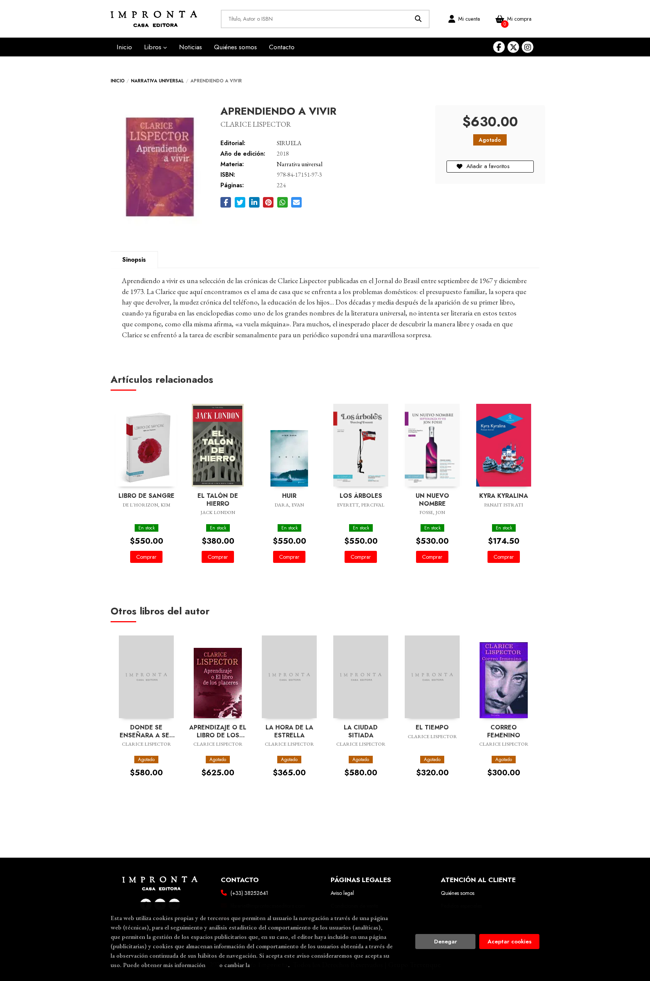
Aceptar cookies (509, 941)
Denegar (445, 941)
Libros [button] (153, 47)
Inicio (118, 80)
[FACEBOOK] (499, 47)
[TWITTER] (513, 47)
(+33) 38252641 (249, 893)
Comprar (146, 557)
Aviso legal (342, 893)
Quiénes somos (457, 893)
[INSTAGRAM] (527, 47)
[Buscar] (418, 19)
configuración (269, 965)
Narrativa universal (157, 80)
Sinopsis (134, 259)
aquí (212, 965)
